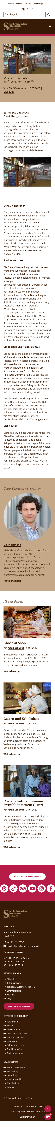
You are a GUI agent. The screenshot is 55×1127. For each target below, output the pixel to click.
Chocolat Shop (15, 643)
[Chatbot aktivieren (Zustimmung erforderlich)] (47, 1116)
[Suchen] (48, 14)
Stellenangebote (40, 3)
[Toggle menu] (49, 26)
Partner (28, 3)
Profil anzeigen (12, 580)
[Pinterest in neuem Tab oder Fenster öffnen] (4, 888)
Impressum (31, 1106)
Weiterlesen (10, 671)
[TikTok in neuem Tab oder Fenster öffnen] (13, 888)
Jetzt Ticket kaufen (19, 1006)
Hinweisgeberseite (36, 1111)
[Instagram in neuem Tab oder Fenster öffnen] (41, 888)
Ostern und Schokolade (21, 719)
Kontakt (19, 3)
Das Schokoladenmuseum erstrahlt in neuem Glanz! (23, 803)
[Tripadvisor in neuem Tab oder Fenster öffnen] (23, 888)
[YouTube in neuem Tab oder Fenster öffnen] (32, 888)
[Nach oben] (47, 1108)
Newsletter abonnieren (27, 876)
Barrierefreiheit (27, 1116)
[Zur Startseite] (15, 26)
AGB (41, 1106)
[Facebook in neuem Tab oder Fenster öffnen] (51, 888)
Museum (9, 91)
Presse (11, 3)
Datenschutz (18, 1106)
